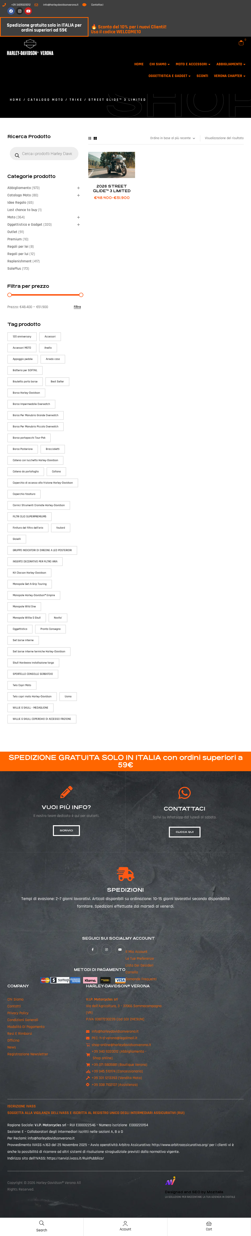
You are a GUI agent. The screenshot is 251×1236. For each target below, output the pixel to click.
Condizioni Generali (22, 1020)
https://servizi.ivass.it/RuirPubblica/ (75, 1158)
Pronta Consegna (50, 629)
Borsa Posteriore (23, 449)
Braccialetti (53, 449)
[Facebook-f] (92, 950)
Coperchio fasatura (24, 494)
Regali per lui (17, 253)
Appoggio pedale (23, 359)
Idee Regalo (16, 202)
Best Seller (57, 381)
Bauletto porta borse (25, 381)
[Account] (125, 1223)
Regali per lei (17, 246)
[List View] (89, 138)
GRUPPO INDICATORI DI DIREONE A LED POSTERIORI (42, 550)
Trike (76, 100)
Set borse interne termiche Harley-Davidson (39, 651)
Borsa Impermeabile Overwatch (31, 404)
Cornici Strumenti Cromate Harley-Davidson (39, 505)
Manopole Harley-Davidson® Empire (34, 595)
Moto (11, 217)
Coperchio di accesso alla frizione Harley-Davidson (43, 483)
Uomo (68, 696)
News (11, 1047)
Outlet (12, 231)
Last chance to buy (22, 209)
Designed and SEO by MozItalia (194, 1192)
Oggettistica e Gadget (24, 224)
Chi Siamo (15, 999)
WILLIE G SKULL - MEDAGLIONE (30, 708)
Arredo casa (53, 359)
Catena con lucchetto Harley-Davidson (35, 460)
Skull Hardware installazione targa (33, 663)
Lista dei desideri (139, 965)
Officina (13, 1040)
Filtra (77, 307)
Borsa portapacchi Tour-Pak (29, 438)
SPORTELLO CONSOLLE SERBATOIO (33, 674)
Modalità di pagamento (26, 1026)
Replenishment (19, 261)
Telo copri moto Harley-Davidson (32, 696)
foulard (60, 528)
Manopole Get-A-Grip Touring (30, 584)
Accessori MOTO (22, 348)
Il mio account (137, 952)
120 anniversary (22, 336)
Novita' (58, 618)
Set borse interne (23, 640)
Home (16, 100)
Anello (48, 348)
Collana (56, 471)
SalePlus (14, 268)
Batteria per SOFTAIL (25, 370)
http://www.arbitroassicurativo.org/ (180, 1145)
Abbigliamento (19, 187)
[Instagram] (19, 11)
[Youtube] (28, 11)
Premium (14, 239)
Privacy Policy (17, 1013)
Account (125, 1229)
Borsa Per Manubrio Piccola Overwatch (35, 426)
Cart (209, 1229)
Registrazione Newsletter (27, 1054)
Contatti (14, 1006)
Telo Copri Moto (22, 685)
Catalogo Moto (46, 100)
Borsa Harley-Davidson (26, 393)
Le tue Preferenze (140, 958)
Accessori (50, 336)
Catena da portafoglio (26, 471)
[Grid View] (95, 138)
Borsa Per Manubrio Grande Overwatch (35, 415)
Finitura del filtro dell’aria (28, 528)
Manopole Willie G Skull (27, 618)
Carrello (132, 972)
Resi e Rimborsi (19, 1033)
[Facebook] (11, 11)
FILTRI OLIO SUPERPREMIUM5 (29, 516)
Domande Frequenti (141, 979)
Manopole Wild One (24, 606)
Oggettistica (20, 629)
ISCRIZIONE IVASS (21, 1106)
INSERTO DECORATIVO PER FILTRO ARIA (35, 561)
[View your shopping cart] (241, 42)
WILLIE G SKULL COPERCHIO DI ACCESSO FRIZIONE (42, 719)
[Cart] (209, 1223)
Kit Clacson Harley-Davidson (29, 573)
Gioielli (17, 539)
